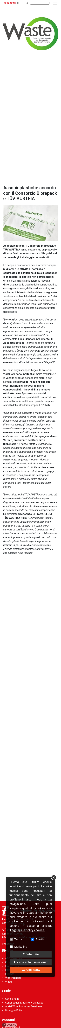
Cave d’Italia (12, 998)
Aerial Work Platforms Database (23, 1006)
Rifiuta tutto (31, 954)
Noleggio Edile (13, 1010)
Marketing (20, 946)
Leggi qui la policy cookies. (27, 930)
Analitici (40, 939)
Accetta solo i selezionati (31, 962)
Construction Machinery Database (24, 1002)
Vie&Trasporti (13, 977)
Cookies (9, 1024)
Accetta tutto (31, 970)
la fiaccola (10, 2)
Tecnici (18, 939)
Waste (9, 981)
